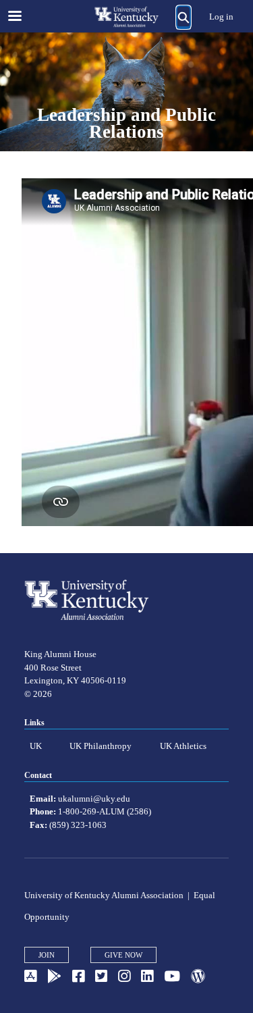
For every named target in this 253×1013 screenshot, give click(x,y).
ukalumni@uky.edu (94, 799)
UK (36, 746)
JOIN (46, 955)
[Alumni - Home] (126, 17)
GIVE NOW (123, 955)
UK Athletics (183, 746)
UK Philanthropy (100, 746)
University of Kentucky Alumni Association (104, 895)
